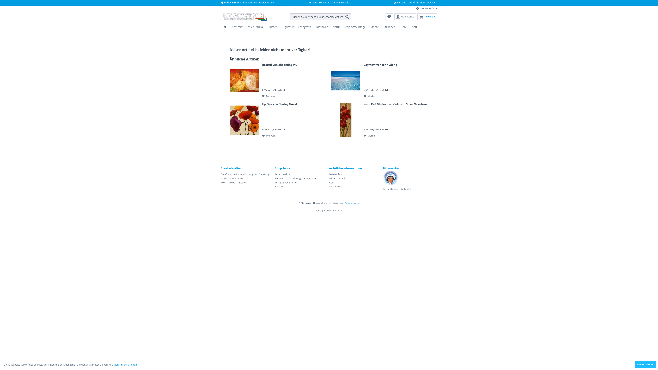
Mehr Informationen (125, 364)
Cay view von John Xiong (380, 65)
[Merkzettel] (389, 16)
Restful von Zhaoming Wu (279, 65)
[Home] (225, 27)
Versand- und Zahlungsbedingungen (296, 178)
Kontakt (279, 186)
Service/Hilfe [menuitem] (427, 8)
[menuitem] (320, 16)
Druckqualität (283, 174)
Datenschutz (336, 174)
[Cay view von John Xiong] (345, 80)
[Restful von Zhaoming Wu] (244, 80)
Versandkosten (352, 202)
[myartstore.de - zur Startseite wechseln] (245, 17)
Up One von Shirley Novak (280, 104)
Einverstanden (645, 364)
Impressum (335, 186)
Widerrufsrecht (337, 178)
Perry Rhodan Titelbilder (397, 189)
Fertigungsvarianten (286, 182)
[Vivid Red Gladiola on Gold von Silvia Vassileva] (345, 120)
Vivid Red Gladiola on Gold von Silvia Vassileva (395, 104)
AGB (331, 182)
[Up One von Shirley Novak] (244, 120)
